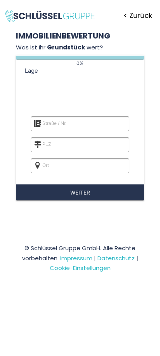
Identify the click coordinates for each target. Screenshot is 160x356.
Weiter (80, 192)
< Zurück (137, 15)
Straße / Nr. (54, 123)
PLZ (46, 144)
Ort (45, 165)
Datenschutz (116, 258)
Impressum (76, 258)
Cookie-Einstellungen (80, 268)
